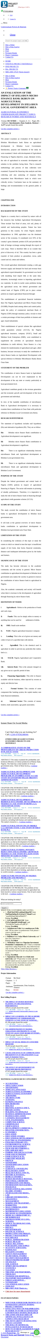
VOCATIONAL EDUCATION (17, 1284)
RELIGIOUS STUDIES (14, 1252)
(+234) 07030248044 (18, 734)
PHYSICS (9, 1227)
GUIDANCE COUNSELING (16, 1169)
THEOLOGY (10, 1274)
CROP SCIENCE (12, 1126)
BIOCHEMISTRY (12, 1104)
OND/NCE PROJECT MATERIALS (18, 64)
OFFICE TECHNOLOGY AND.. (18, 1223)
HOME (8, 61)
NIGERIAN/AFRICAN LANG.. (17, 1219)
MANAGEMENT (12, 1201)
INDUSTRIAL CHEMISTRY (16, 1181)
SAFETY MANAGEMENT (16, 1254)
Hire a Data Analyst (12, 47)
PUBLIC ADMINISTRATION (17, 1240)
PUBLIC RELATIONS (14, 1244)
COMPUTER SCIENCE (15, 1122)
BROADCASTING (12, 1110)
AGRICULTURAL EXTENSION (18, 1094)
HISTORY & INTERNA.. (15, 1175)
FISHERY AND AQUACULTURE (18, 1152)
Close (12, 35)
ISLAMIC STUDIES (13, 1191)
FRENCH (9, 1160)
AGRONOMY (10, 1096)
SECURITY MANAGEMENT (17, 1258)
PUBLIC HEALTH (12, 1242)
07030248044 (8, 11)
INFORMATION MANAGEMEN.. (19, 1185)
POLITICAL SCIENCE (14, 1231)
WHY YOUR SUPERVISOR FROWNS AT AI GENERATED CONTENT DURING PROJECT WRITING (23, 1305)
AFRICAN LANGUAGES (15, 1090)
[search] (27, 41)
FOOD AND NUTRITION (15, 1154)
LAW (7, 1195)
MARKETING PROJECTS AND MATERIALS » (21, 1049)
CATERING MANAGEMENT (17, 1118)
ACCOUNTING (11, 1083)
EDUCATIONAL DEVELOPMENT (19, 1138)
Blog (7, 49)
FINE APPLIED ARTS (14, 1150)
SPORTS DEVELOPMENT (16, 1266)
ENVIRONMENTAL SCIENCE (17, 1144)
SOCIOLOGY (10, 1262)
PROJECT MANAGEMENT (16, 1235)
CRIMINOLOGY (12, 1124)
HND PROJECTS (12, 66)
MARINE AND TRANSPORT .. (17, 1203)
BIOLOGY (9, 1106)
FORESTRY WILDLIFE (15, 1158)
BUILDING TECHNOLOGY (16, 1112)
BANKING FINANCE (14, 1102)
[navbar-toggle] (2, 23)
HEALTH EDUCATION (15, 1171)
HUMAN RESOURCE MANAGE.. (19, 1179)
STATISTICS (10, 1268)
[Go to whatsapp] (36, 1332)
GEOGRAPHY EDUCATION (17, 1165)
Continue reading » (27, 796)
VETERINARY (11, 1282)
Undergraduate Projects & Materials (13, 27)
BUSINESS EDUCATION (15, 1116)
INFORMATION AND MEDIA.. (18, 1183)
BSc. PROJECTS (11, 69)
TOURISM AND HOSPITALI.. (17, 1276)
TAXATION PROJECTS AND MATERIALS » (20, 1038)
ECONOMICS (11, 1132)
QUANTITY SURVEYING (15, 1248)
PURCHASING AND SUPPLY (17, 1246)
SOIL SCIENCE (11, 1264)
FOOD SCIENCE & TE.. (15, 1156)
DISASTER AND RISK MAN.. (17, 1130)
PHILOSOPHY (11, 1225)
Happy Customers (11, 55)
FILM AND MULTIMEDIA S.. (17, 1148)
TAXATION (10, 1270)
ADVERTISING (11, 1087)
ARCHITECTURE (12, 1098)
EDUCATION (10, 1134)
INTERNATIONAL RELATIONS (18, 1189)
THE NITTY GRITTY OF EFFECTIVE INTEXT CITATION (21, 1322)
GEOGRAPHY (11, 1163)
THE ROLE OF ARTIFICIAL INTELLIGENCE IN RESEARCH (19, 1326)
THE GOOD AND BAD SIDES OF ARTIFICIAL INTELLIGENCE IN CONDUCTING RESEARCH (19, 1317)
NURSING (9, 1221)
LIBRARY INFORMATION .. (17, 1197)
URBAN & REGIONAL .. (15, 1280)
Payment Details (11, 53)
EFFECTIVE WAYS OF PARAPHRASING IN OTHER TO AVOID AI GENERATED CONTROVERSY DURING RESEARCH (22, 1311)
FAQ (11, 15)
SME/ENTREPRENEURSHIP (17, 1260)
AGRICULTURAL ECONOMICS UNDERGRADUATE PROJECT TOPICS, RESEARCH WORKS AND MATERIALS (18, 114)
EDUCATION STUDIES (15, 1136)
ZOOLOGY (10, 1286)
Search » (5, 908)
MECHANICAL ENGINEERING (18, 1213)
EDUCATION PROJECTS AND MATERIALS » (21, 1026)
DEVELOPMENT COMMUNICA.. (19, 1128)
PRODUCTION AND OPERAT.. (18, 1233)
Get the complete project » (10, 129)
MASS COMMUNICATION (16, 1207)
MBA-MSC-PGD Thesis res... (16, 1288)
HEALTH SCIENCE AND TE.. (17, 1173)
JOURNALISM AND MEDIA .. (17, 1193)
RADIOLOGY (11, 1250)
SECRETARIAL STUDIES (16, 1256)
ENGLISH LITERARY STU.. (16, 1142)
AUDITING (10, 1100)
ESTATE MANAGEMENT (16, 1146)
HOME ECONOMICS (14, 1177)
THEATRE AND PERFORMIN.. (18, 1272)
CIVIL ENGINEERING (14, 1120)
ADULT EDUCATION (14, 1085)
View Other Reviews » (9, 969)
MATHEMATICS (12, 1209)
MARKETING (11, 1205)
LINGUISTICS (11, 1199)
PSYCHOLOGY (11, 1238)
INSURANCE (10, 1187)
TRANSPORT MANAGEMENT (18, 1278)
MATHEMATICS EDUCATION (18, 1211)
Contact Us (13, 19)
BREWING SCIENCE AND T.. (17, 1108)
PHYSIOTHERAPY (13, 1229)
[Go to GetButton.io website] (36, 1336)
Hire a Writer (10, 45)
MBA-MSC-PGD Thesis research (17, 72)
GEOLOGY (10, 1167)
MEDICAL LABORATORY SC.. (18, 1215)
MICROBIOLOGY (12, 1217)
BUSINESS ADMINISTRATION (18, 1114)
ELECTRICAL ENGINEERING (18, 1140)
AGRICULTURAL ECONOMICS (18, 1092)
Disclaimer (5, 1337)
